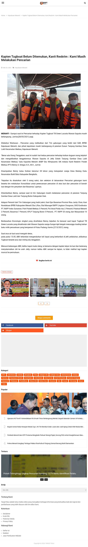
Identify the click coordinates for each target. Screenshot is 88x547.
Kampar (75, 375)
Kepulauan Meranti (21, 68)
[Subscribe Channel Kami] (66, 325)
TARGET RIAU (49, 543)
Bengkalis (28, 375)
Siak (59, 381)
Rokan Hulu (43, 381)
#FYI (3, 375)
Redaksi (5, 533)
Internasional (66, 375)
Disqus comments (44, 318)
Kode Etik (6, 516)
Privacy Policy (8, 521)
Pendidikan (23, 381)
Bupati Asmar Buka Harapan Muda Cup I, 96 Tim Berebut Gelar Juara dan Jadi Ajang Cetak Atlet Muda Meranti (72, 291)
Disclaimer (6, 514)
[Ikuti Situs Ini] (22, 330)
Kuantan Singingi (73, 378)
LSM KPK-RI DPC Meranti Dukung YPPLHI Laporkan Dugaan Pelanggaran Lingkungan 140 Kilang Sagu (14, 291)
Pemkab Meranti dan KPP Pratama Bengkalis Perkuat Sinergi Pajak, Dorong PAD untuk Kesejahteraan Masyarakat (43, 291)
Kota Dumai (48, 378)
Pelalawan (14, 381)
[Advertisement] (44, 37)
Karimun (5, 378)
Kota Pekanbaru (60, 378)
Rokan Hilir (33, 381)
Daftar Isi (6, 530)
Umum (81, 381)
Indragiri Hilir (44, 375)
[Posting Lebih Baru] (40, 303)
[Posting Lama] (47, 303)
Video (4, 384)
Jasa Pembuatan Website (12, 536)
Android (19, 375)
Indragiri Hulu (54, 375)
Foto (35, 375)
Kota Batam (38, 378)
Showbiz (52, 381)
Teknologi (73, 381)
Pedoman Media (8, 519)
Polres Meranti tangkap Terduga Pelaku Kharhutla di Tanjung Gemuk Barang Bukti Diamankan (40, 443)
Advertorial (11, 375)
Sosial (65, 381)
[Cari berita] (85, 3)
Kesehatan (28, 378)
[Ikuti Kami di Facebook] (22, 325)
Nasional (5, 381)
